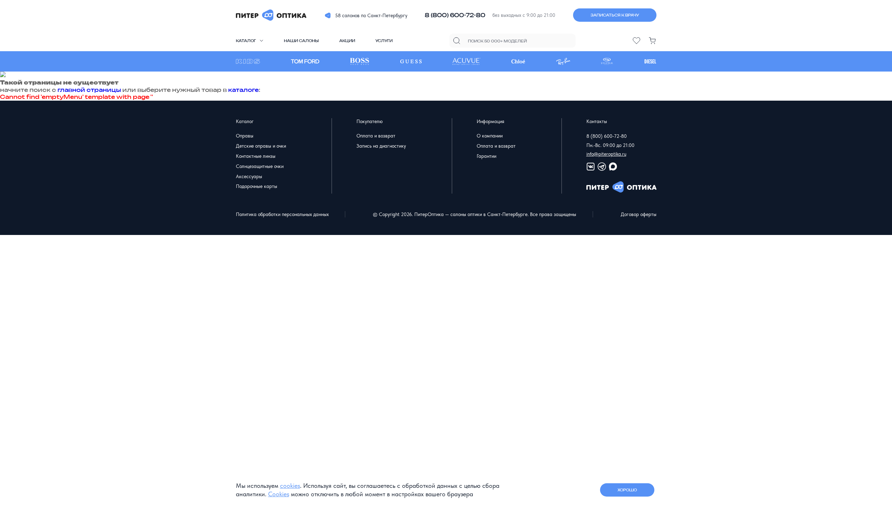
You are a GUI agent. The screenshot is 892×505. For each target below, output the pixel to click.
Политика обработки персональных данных (282, 214)
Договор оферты (638, 214)
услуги (384, 41)
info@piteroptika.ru (606, 154)
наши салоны (301, 41)
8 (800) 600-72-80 (455, 15)
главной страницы (89, 89)
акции (347, 41)
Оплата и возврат (375, 136)
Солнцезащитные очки (260, 166)
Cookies (278, 494)
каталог (246, 41)
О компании (490, 136)
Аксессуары (249, 176)
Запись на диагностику (381, 146)
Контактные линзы (255, 156)
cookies (290, 485)
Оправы (244, 136)
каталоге (243, 89)
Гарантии (486, 156)
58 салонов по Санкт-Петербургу (371, 15)
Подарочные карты (256, 186)
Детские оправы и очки (261, 146)
